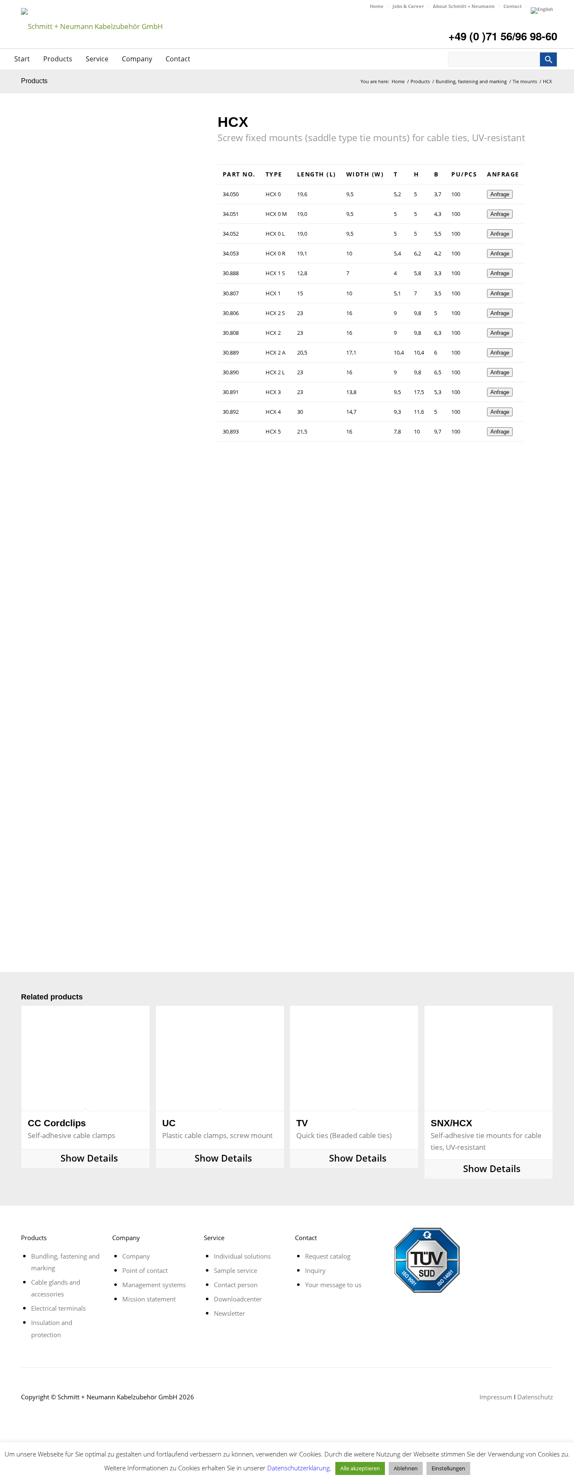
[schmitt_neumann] (92, 39)
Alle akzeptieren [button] (360, 1468)
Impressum (495, 1397)
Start (22, 58)
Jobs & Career (408, 6)
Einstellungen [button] (448, 1468)
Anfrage (499, 194)
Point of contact (145, 1270)
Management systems (154, 1284)
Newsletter (229, 1313)
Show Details (88, 1159)
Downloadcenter (238, 1299)
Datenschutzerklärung (298, 1468)
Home (377, 6)
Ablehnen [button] (406, 1468)
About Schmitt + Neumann (464, 6)
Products (57, 58)
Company (137, 58)
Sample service (235, 1270)
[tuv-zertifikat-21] (427, 1260)
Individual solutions (242, 1256)
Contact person (236, 1284)
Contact (512, 6)
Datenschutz (535, 1397)
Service (97, 58)
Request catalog (327, 1256)
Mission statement (149, 1299)
